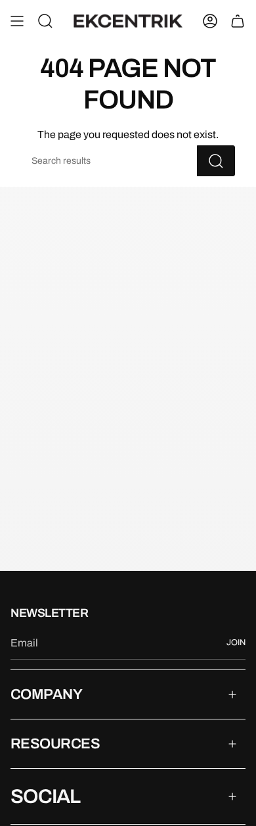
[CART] (237, 21)
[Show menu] (17, 21)
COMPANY (46, 694)
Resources (55, 744)
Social (46, 796)
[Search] (216, 160)
